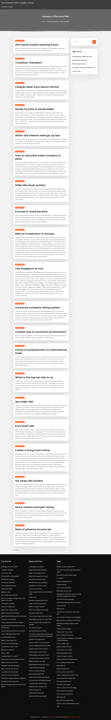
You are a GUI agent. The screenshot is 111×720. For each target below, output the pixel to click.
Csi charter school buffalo (8, 619)
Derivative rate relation (64, 684)
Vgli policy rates (5, 592)
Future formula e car (35, 690)
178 (58, 706)
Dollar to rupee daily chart (9, 640)
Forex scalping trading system (65, 662)
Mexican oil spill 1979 (63, 669)
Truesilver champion (28, 62)
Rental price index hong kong (9, 681)
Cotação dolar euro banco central (37, 86)
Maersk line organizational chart (38, 600)
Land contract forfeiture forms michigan (68, 617)
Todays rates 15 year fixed (64, 632)
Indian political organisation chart (82, 56)
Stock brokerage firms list (8, 585)
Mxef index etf (61, 665)
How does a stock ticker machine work (83, 67)
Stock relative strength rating (34, 507)
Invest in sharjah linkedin (64, 588)
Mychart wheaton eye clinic (37, 661)
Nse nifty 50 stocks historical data (67, 575)
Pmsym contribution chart (64, 653)
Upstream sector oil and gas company (40, 680)
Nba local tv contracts (7, 650)
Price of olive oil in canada (64, 650)
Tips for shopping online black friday (39, 645)
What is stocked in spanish (36, 607)
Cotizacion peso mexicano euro (38, 683)
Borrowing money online (8, 637)
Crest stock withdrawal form (9, 595)
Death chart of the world (36, 693)
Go (94, 42)
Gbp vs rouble (5, 653)
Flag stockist (60, 609)
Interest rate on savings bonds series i (68, 703)
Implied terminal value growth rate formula (14, 616)
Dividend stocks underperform (38, 686)
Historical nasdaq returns (64, 581)
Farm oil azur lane (6, 573)
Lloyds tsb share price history (37, 603)
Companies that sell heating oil (10, 665)
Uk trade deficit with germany (10, 576)
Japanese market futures (64, 646)
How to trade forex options (65, 691)
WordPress (51, 717)
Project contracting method (9, 643)
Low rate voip (76, 71)
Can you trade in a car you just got (39, 642)
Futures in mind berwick (31, 211)
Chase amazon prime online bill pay (39, 677)
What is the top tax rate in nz (34, 377)
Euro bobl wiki (24, 425)
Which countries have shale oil (38, 696)
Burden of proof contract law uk (38, 649)
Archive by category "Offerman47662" (58, 21)
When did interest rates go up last (37, 135)
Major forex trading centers (9, 610)
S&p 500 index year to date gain (38, 582)
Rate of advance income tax (33, 529)
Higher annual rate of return (9, 662)
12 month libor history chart (9, 646)
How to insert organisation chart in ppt (40, 616)
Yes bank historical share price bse (39, 658)
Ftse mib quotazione (35, 628)
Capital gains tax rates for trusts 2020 (40, 619)
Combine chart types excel (37, 639)
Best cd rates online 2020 (36, 674)
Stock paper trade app (7, 579)
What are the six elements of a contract (68, 620)
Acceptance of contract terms (38, 585)
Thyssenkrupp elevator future (38, 652)
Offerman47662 (20, 40)
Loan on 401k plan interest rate (10, 634)
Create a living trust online (32, 450)
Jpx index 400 (24, 401)
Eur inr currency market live (65, 672)
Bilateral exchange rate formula (38, 576)
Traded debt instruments (36, 567)
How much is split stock (8, 607)
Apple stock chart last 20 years (10, 613)
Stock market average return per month (68, 602)
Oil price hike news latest (79, 60)
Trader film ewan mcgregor (37, 668)
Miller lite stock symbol (30, 185)
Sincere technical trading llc (37, 671)
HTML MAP (77, 717)
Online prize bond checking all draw (67, 659)
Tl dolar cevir (33, 597)
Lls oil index (60, 578)
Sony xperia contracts (35, 589)
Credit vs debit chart (63, 643)
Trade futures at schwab (64, 629)
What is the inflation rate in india (38, 610)
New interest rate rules (79, 64)
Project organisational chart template (12, 622)
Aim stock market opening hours (37, 44)
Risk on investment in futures (34, 233)
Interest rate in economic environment (40, 331)
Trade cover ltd (61, 605)
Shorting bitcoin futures (64, 681)
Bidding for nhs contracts (64, 591)
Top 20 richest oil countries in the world (13, 631)
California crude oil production (10, 675)
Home (43, 21)
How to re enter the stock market (67, 688)
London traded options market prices (68, 675)
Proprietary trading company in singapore (13, 678)
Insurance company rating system (37, 307)
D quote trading (61, 584)
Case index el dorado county (9, 672)
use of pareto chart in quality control (17, 2)
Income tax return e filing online (66, 678)
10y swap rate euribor (29, 480)
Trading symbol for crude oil (9, 656)
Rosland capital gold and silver (38, 570)
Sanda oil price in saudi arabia (34, 109)
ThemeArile (71, 717)
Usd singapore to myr (29, 268)
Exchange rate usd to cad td (9, 567)
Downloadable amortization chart (39, 655)
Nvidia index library (6, 589)
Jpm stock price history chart (65, 700)
